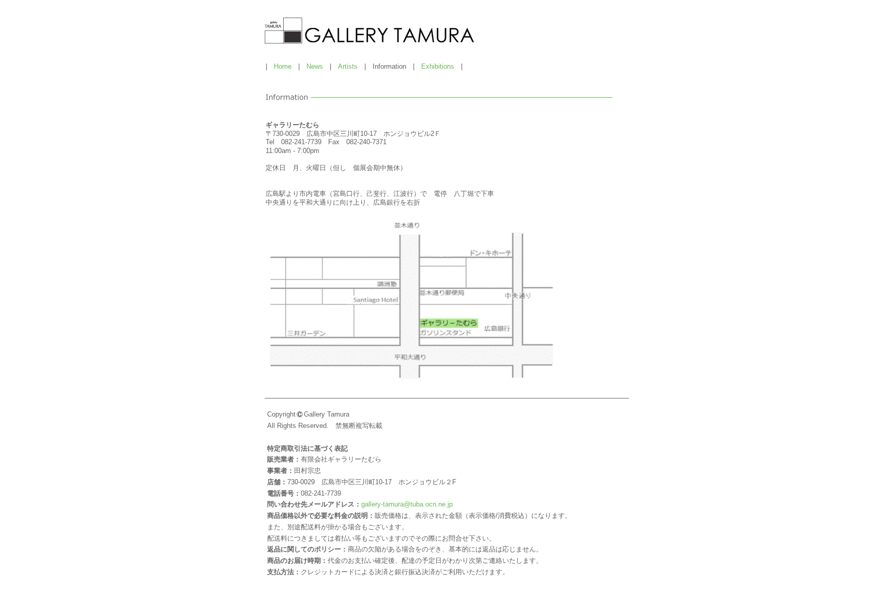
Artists (348, 66)
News (314, 66)
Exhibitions (437, 66)
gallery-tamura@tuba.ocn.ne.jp (407, 504)
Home (282, 66)
